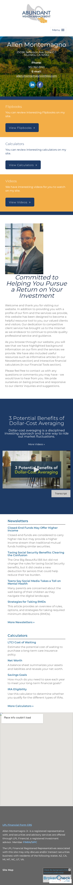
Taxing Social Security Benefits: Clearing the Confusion (36, 554)
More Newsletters (21, 622)
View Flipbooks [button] (20, 127)
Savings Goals (17, 674)
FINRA (27, 842)
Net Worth (15, 660)
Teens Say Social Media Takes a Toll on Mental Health (34, 582)
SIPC (34, 842)
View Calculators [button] (21, 165)
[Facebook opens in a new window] (39, 85)
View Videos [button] (18, 202)
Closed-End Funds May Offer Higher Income (33, 529)
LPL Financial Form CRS (17, 824)
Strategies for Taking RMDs (27, 601)
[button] (58, 30)
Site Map (8, 869)
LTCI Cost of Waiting (22, 642)
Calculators (17, 635)
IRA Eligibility (17, 689)
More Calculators (21, 706)
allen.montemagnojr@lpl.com (36, 76)
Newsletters (18, 521)
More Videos (36, 444)
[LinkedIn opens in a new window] (32, 85)
